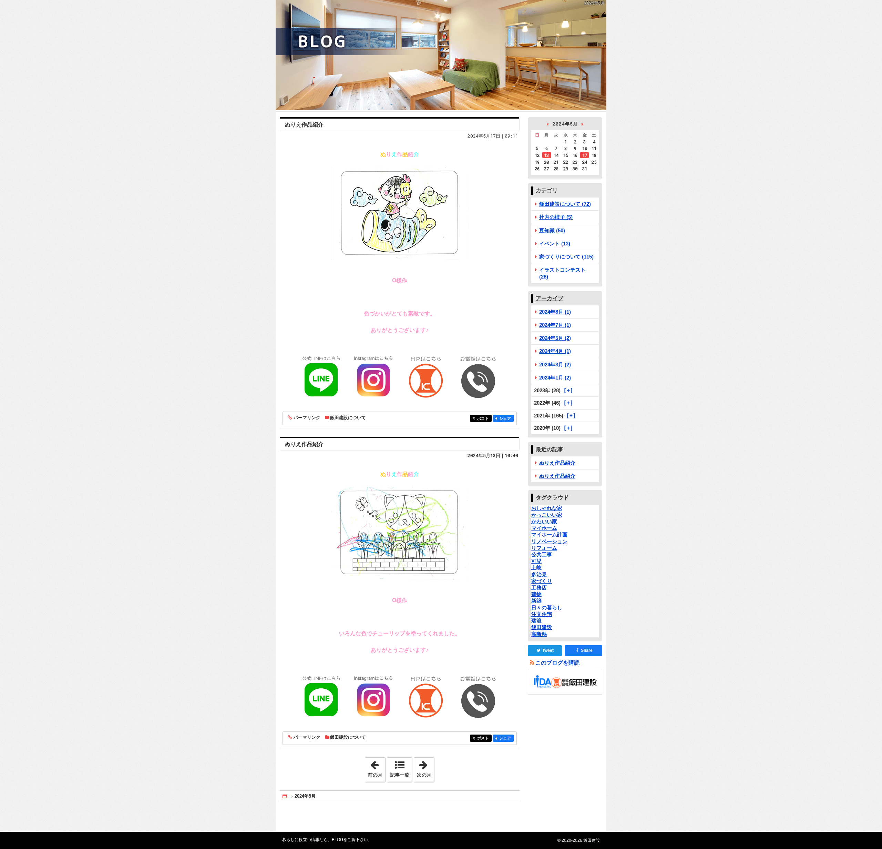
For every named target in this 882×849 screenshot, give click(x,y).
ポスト (484, 418)
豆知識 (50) (552, 230)
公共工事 (541, 554)
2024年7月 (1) (555, 325)
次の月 (425, 768)
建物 (536, 594)
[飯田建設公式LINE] (321, 377)
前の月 (376, 768)
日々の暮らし (546, 607)
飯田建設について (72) (565, 204)
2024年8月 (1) (555, 312)
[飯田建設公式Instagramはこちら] (373, 377)
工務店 (539, 587)
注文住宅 (541, 614)
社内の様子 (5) (556, 217)
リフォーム (544, 548)
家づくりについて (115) (566, 257)
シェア (506, 418)
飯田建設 (541, 627)
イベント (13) (554, 243)
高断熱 (539, 634)
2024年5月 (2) (555, 338)
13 (546, 155)
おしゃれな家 (546, 508)
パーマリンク (307, 418)
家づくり (541, 581)
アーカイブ (549, 298)
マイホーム (544, 528)
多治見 (539, 574)
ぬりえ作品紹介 (304, 125)
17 (584, 155)
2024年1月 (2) (555, 378)
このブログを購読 (557, 663)
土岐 (536, 567)
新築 (536, 601)
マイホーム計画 (549, 534)
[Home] (285, 796)
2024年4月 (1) (555, 351)
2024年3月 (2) (555, 364)
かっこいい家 (546, 515)
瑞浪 (536, 621)
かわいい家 (544, 521)
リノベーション (549, 541)
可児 (536, 561)
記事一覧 (399, 775)
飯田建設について (348, 417)
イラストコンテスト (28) (562, 273)
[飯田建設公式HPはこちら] (426, 377)
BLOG (441, 55)
